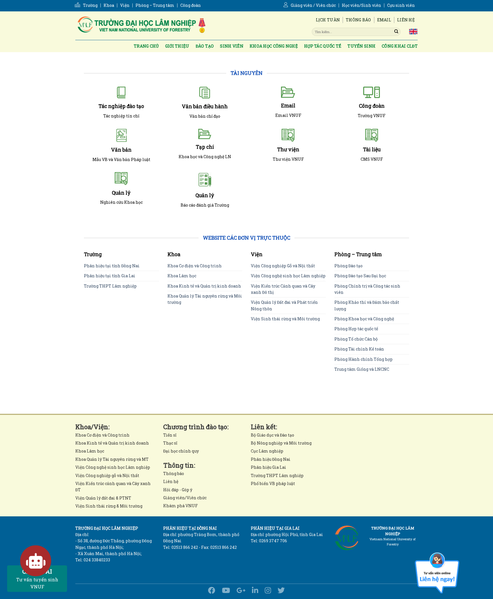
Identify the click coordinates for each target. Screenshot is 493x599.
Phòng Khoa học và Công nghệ (364, 318)
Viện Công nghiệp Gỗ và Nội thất (283, 265)
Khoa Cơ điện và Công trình (194, 265)
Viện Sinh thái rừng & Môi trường (108, 506)
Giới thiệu (177, 46)
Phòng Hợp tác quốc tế (356, 328)
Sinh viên (231, 46)
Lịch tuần (328, 20)
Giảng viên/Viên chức (185, 497)
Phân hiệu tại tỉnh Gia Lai (109, 275)
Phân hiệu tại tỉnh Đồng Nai (112, 265)
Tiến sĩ (169, 435)
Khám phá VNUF (180, 505)
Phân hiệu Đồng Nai (270, 459)
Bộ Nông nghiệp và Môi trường (281, 443)
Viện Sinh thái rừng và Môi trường (285, 318)
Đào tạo (205, 46)
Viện (125, 5)
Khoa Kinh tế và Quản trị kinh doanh (204, 286)
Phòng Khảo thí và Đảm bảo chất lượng (366, 305)
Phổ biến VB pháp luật (273, 483)
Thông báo (358, 20)
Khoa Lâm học (181, 275)
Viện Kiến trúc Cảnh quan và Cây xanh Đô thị (283, 289)
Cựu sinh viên (401, 5)
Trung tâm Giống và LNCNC (361, 369)
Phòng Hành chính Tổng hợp (363, 359)
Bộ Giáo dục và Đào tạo (272, 435)
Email (384, 20)
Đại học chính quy (181, 451)
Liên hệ (406, 20)
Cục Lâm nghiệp (267, 451)
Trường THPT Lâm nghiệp (110, 286)
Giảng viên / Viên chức (313, 5)
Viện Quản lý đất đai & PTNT (103, 498)
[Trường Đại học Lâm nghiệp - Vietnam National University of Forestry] (141, 25)
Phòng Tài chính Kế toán (359, 349)
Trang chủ (146, 46)
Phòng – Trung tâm (155, 5)
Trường (90, 5)
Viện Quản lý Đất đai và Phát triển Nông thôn (284, 305)
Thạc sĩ (170, 443)
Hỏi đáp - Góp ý (177, 489)
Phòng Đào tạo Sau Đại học (360, 275)
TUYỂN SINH (361, 46)
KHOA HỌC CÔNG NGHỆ (274, 46)
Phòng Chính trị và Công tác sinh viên (367, 289)
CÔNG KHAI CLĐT (400, 46)
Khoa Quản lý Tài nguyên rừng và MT (112, 459)
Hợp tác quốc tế (322, 46)
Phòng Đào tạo (348, 265)
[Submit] (396, 31)
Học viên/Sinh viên (361, 5)
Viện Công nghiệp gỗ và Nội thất (107, 475)
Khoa (109, 5)
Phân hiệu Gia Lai (268, 467)
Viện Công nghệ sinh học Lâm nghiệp (288, 275)
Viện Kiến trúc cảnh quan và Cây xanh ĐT (113, 486)
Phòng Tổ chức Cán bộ (356, 339)
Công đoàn (190, 5)
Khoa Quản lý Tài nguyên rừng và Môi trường (204, 299)
